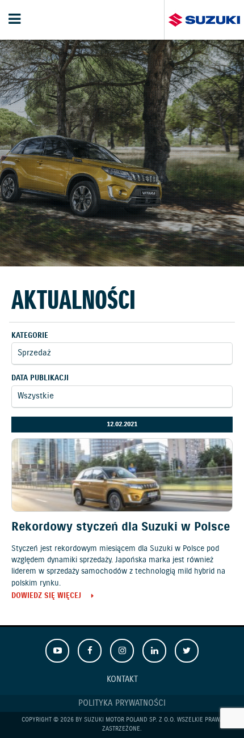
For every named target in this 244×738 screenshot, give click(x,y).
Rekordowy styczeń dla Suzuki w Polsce (120, 527)
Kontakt (122, 679)
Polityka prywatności (122, 703)
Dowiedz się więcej (46, 596)
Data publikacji (40, 378)
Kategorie (29, 336)
